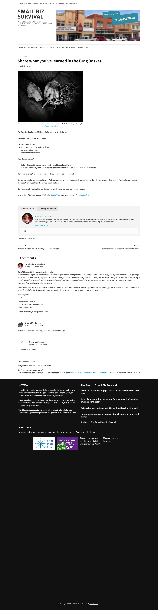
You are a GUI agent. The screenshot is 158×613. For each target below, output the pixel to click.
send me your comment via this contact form (88, 373)
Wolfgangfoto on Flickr (50, 126)
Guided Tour (51, 47)
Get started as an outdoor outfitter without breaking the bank (109, 408)
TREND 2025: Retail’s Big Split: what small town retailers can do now (110, 391)
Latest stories (33, 47)
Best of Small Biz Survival (105, 422)
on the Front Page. (68, 413)
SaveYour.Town (71, 3)
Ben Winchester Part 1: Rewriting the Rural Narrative (39, 247)
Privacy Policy (71, 47)
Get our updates (83, 195)
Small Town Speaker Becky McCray (52, 3)
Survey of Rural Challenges (28, 3)
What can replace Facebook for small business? (121, 247)
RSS (87, 47)
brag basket (22, 57)
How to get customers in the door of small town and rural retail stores (110, 415)
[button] (92, 48)
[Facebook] (22, 231)
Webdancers (94, 604)
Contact (81, 47)
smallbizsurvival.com (42, 225)
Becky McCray (35, 342)
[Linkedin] (25, 231)
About (42, 47)
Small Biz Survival (25, 66)
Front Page (22, 47)
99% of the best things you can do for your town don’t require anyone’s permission (109, 400)
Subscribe (60, 47)
